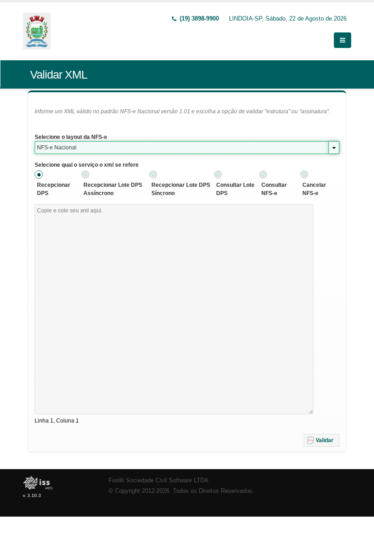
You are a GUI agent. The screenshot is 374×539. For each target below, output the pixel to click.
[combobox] (187, 147)
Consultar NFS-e (274, 189)
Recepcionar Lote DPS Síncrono (180, 189)
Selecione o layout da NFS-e (71, 137)
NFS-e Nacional (57, 147)
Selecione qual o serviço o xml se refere (87, 165)
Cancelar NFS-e (314, 189)
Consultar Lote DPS (235, 189)
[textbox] (174, 309)
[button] (321, 440)
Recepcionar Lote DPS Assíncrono (112, 189)
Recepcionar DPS (53, 189)
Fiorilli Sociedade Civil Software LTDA (158, 480)
